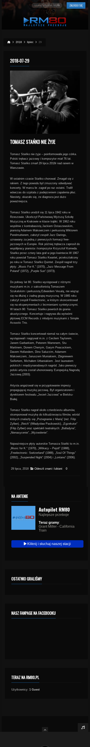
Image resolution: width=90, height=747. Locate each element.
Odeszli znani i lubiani (48, 468)
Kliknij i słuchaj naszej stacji (48, 544)
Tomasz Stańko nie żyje (32, 141)
